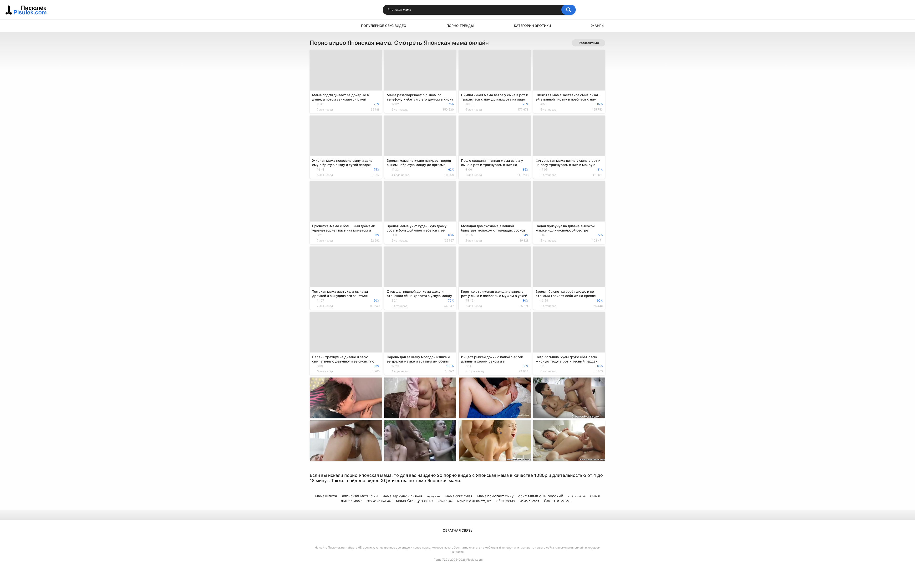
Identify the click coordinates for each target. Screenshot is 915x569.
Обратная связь (458, 530)
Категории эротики (532, 26)
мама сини (444, 501)
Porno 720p (441, 559)
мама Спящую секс (414, 500)
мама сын (434, 496)
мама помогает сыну (495, 496)
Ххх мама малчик (379, 501)
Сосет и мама (557, 500)
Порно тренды (460, 26)
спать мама (576, 496)
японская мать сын (360, 495)
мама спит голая (459, 496)
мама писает (529, 501)
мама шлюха (326, 496)
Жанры (597, 26)
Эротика (316, 26)
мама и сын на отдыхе (474, 501)
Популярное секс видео (383, 26)
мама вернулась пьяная (402, 496)
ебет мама (505, 501)
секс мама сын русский (540, 495)
